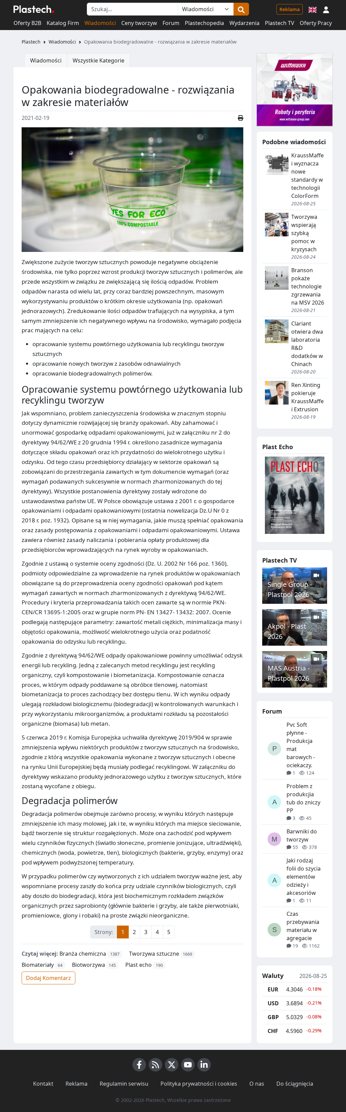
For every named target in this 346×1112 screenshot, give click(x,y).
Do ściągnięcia (294, 1083)
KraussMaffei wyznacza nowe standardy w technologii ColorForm (307, 176)
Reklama (289, 9)
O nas (256, 1083)
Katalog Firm (63, 23)
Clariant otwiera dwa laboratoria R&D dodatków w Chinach (307, 344)
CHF (273, 1031)
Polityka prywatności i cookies (198, 1083)
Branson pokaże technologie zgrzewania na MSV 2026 (307, 286)
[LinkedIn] (204, 1064)
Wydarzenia (244, 23)
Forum (171, 23)
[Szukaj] (241, 9)
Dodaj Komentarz (48, 978)
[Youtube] (188, 1064)
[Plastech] (34, 9)
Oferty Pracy (316, 23)
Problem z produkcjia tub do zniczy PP (303, 798)
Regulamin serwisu (124, 1083)
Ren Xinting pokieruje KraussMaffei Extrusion (307, 397)
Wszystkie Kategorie (98, 60)
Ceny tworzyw (139, 23)
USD (273, 1003)
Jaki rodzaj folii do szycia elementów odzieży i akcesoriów (304, 877)
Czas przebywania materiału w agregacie (303, 926)
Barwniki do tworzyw (302, 835)
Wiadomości (100, 23)
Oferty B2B (27, 23)
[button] (326, 9)
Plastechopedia (204, 23)
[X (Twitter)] (171, 1064)
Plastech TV (279, 23)
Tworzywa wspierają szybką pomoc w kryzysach (304, 233)
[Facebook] (139, 1064)
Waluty (272, 976)
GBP (273, 1017)
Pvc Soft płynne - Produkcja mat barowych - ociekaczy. (301, 745)
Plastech (31, 41)
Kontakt (43, 1083)
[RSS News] (155, 1064)
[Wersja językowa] (312, 9)
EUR (273, 989)
